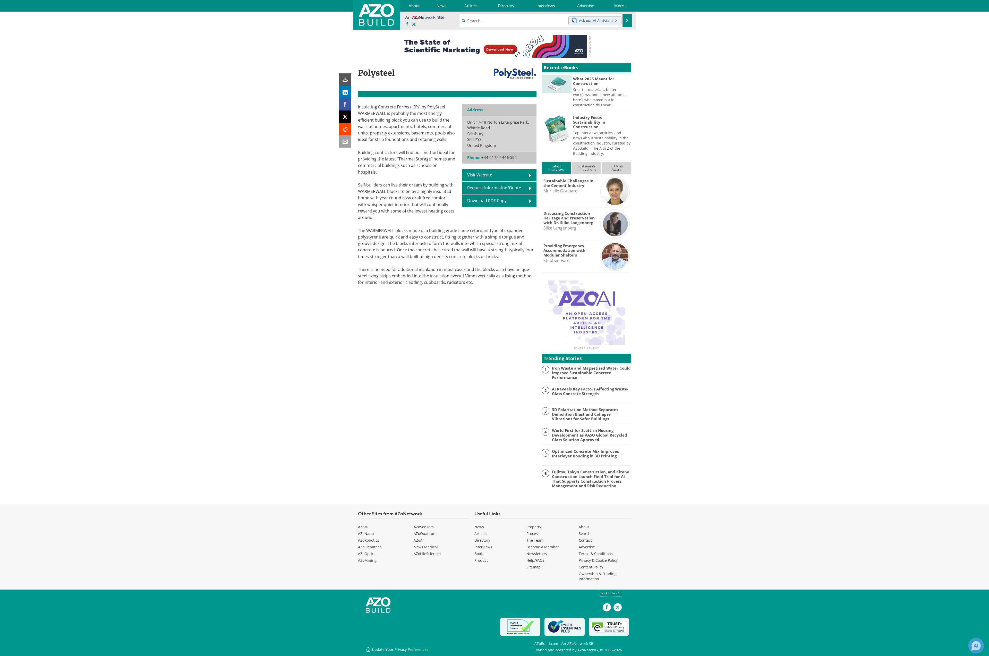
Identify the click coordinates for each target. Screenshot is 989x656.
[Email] (345, 141)
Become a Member (542, 546)
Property (533, 526)
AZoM (363, 526)
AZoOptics (367, 553)
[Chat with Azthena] (976, 645)
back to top (609, 593)
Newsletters (536, 553)
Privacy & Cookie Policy (598, 560)
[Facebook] (345, 104)
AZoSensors (424, 526)
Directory (482, 540)
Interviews (483, 546)
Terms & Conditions (596, 553)
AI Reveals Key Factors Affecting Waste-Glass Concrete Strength (590, 391)
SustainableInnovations (586, 168)
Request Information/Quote (494, 188)
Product (481, 560)
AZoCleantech (370, 546)
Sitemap (533, 567)
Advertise (587, 546)
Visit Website (479, 175)
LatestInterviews (556, 168)
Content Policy (591, 567)
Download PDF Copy (487, 200)
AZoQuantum (425, 533)
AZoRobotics (368, 540)
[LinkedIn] (345, 92)
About (584, 526)
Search (585, 533)
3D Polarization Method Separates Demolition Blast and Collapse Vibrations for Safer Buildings (585, 414)
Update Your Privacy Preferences (399, 649)
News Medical (426, 546)
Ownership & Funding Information (598, 576)
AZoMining (367, 560)
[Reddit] (345, 129)
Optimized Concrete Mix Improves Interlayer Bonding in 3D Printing (585, 453)
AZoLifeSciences (427, 553)
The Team (534, 540)
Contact (585, 540)
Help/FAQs (535, 560)
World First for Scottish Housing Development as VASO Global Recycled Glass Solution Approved (589, 435)
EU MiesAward (617, 168)
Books (479, 553)
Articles (480, 533)
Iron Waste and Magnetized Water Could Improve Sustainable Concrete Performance (591, 373)
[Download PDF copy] (345, 79)
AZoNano (366, 533)
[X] (345, 116)
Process (533, 533)
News (479, 526)
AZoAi (418, 540)
